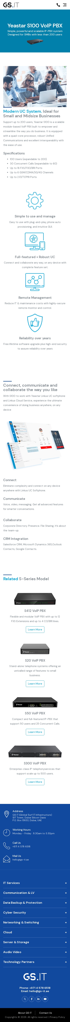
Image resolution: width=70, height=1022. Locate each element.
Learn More (35, 629)
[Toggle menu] (65, 5)
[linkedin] (38, 999)
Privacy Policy (57, 1017)
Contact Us (45, 1012)
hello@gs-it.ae (39, 991)
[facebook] (31, 999)
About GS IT (25, 1012)
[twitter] (25, 999)
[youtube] (45, 999)
